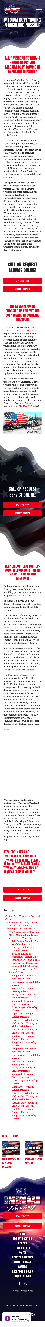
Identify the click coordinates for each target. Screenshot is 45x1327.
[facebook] (19, 1283)
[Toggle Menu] (39, 9)
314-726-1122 (25, 406)
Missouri (31, 595)
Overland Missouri (24, 330)
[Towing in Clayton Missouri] (27, 1148)
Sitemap (15, 1291)
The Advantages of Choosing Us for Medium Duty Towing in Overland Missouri (24, 934)
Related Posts (16, 972)
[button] (4, 1155)
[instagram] (25, 1283)
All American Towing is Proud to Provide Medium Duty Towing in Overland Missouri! (22, 925)
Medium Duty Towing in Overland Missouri (22, 918)
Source (6, 729)
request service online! (19, 872)
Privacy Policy (27, 1291)
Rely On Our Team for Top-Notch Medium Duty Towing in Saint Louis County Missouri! (25, 946)
